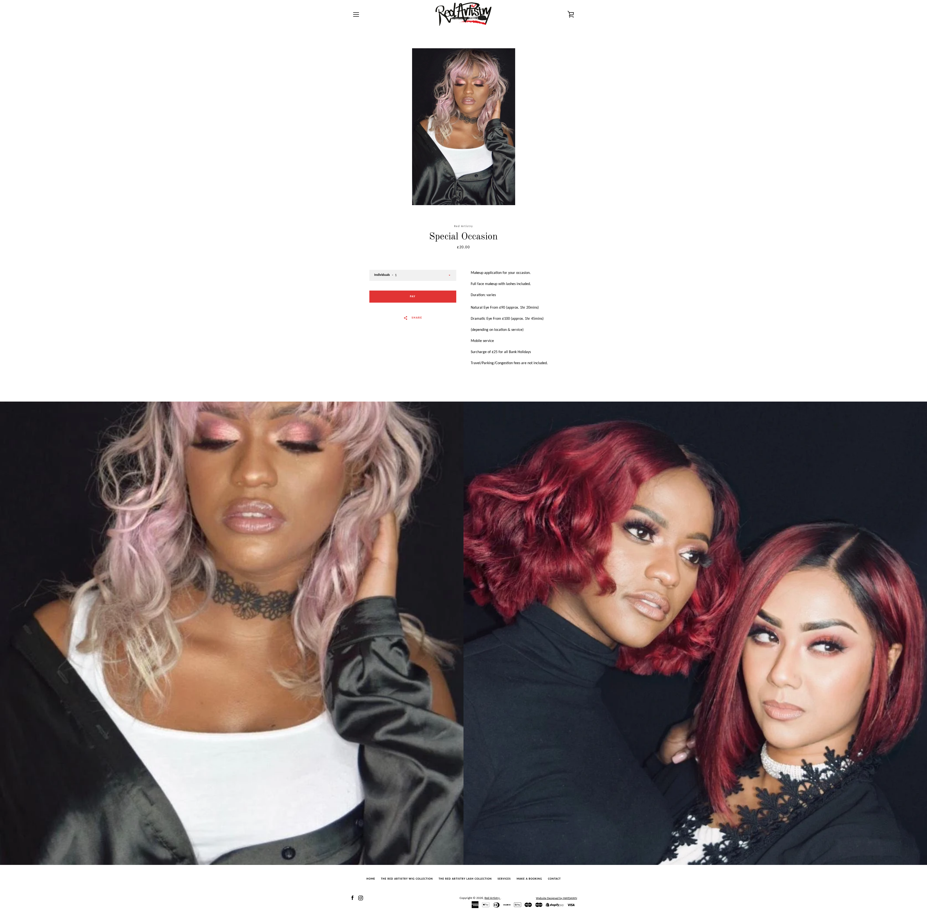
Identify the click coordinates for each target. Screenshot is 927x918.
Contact (554, 878)
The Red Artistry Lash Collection (465, 878)
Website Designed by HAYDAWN (556, 898)
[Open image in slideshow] (463, 126)
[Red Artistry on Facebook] (352, 898)
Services (504, 878)
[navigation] (356, 14)
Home (370, 878)
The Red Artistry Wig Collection (407, 878)
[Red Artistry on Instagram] (360, 898)
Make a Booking (529, 878)
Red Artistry (492, 898)
